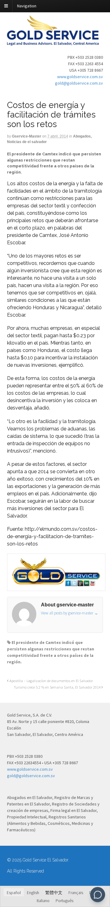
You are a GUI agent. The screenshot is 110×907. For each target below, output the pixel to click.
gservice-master (26, 136)
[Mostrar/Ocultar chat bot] (97, 894)
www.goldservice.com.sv (80, 76)
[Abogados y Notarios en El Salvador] (53, 42)
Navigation (26, 6)
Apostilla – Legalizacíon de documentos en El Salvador (51, 680)
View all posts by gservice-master (69, 613)
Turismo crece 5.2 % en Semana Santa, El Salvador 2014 (57, 687)
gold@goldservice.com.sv (79, 83)
